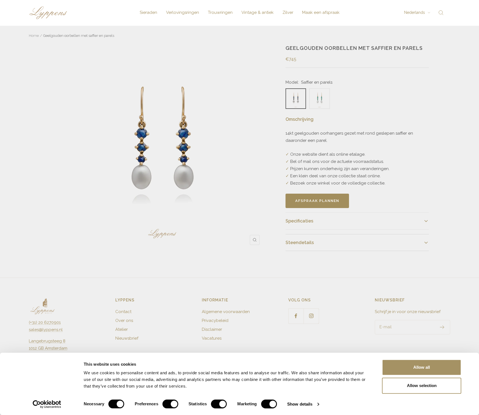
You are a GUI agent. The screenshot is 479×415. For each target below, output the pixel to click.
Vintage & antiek (257, 12)
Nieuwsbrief (126, 338)
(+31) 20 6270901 (45, 322)
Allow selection (422, 385)
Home (34, 36)
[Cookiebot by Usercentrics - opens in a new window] (47, 404)
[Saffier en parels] (296, 98)
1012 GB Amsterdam (48, 348)
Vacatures (211, 338)
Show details (299, 404)
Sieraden (148, 12)
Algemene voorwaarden (226, 311)
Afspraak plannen (317, 201)
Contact (123, 311)
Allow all (421, 367)
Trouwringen (220, 12)
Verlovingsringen (182, 12)
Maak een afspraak (321, 12)
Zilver (287, 12)
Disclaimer (212, 329)
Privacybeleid (215, 320)
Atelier (121, 329)
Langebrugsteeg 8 (47, 341)
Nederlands (414, 12)
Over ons (124, 320)
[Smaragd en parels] (319, 98)
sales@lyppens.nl (46, 329)
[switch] (170, 403)
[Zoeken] (441, 12)
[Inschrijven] (442, 327)
